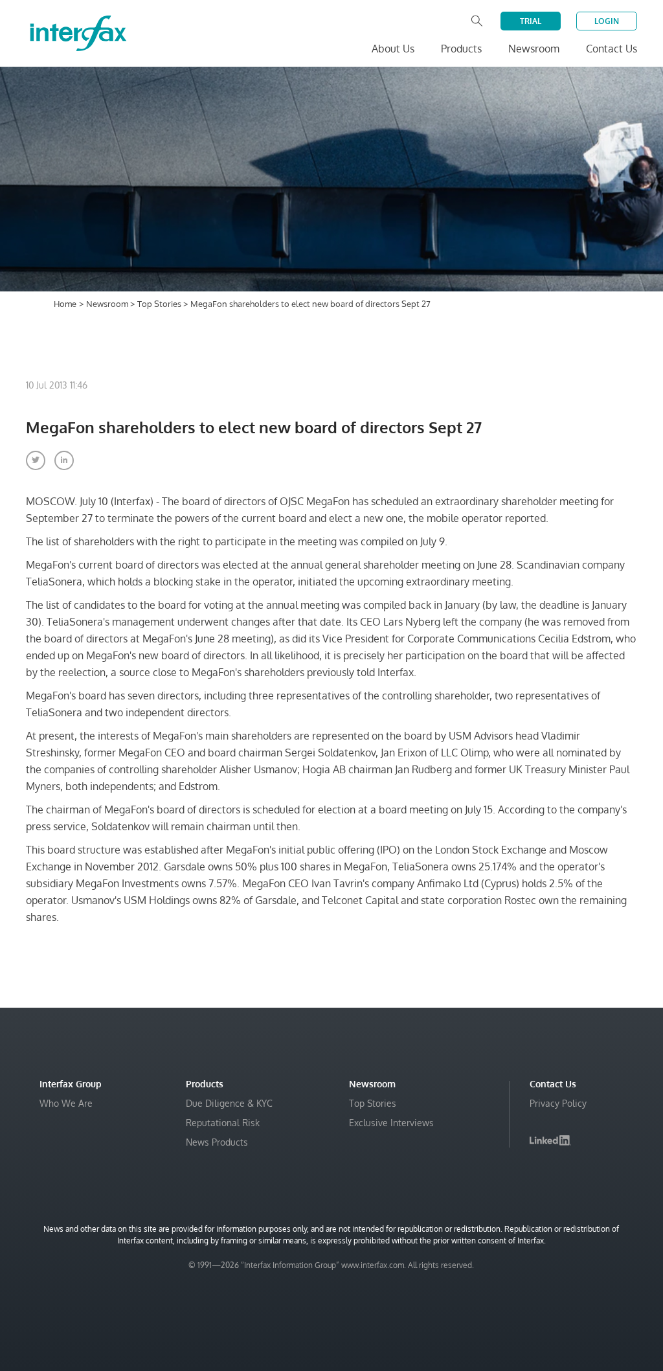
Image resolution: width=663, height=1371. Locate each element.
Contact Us (611, 48)
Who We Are (66, 1103)
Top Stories (160, 304)
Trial (530, 21)
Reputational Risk (223, 1122)
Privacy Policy (558, 1103)
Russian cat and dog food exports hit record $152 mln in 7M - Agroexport (492, 1336)
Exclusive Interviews (391, 1122)
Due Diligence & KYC (229, 1103)
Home (65, 304)
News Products (217, 1142)
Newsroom (108, 304)
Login (606, 21)
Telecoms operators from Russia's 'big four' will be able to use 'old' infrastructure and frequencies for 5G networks (491, 1297)
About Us (393, 48)
